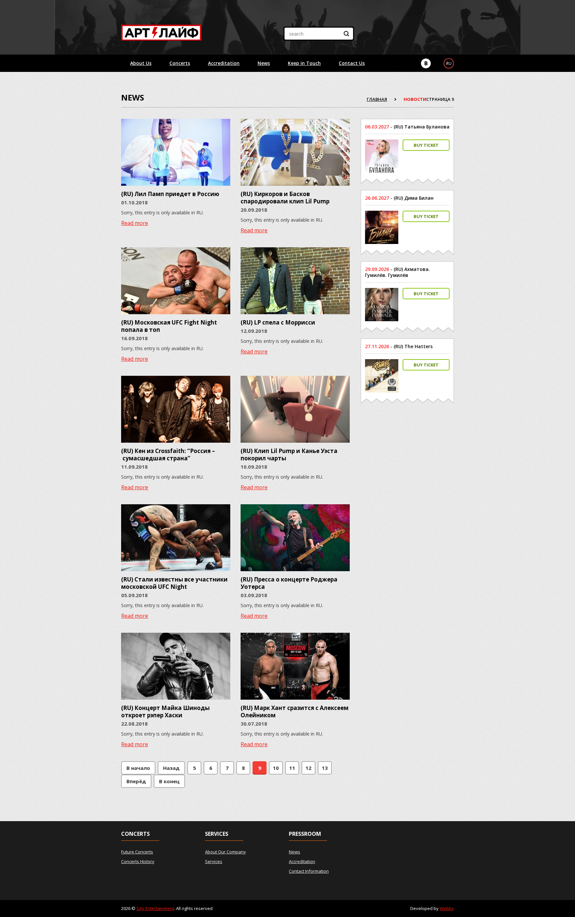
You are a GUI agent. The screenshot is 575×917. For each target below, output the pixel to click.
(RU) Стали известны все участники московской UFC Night (174, 582)
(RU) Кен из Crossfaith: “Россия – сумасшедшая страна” (168, 454)
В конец (169, 781)
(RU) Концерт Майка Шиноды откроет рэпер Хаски (165, 711)
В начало (138, 768)
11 (292, 768)
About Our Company (225, 852)
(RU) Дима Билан (414, 198)
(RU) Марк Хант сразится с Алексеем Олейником (294, 711)
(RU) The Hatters (413, 346)
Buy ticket (426, 145)
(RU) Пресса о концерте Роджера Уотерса (289, 582)
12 (308, 768)
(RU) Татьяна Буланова (422, 126)
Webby (447, 908)
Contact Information (309, 871)
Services (213, 861)
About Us (140, 63)
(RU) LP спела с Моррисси (278, 322)
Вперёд (136, 781)
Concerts (179, 63)
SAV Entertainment (155, 908)
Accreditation (224, 63)
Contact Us (352, 63)
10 (276, 768)
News (264, 63)
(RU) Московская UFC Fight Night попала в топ (169, 326)
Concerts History (137, 861)
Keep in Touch (304, 63)
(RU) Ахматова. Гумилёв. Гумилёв (397, 272)
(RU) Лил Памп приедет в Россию (170, 194)
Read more (134, 223)
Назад (171, 768)
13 (325, 768)
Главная (377, 99)
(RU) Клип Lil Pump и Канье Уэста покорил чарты (289, 454)
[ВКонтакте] (426, 63)
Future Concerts (137, 852)
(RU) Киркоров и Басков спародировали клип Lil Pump (285, 197)
